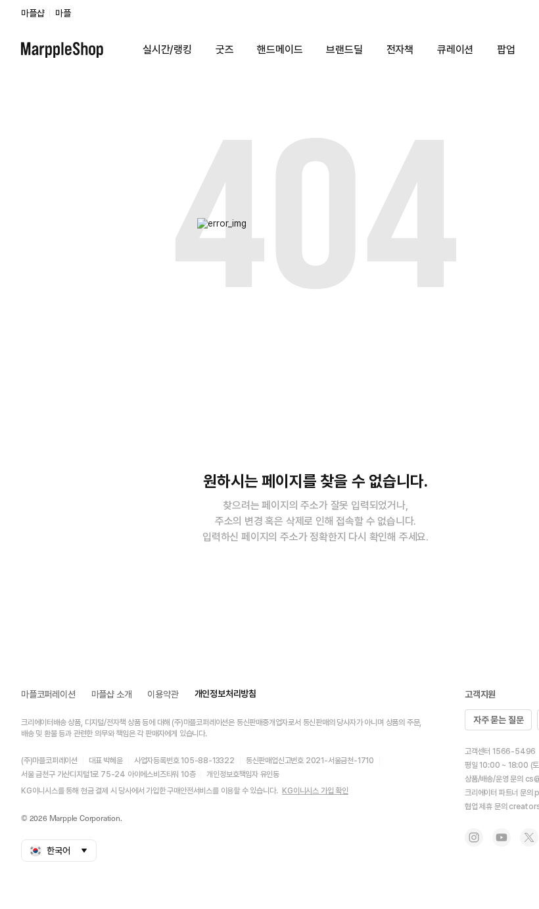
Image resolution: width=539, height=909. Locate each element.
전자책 (400, 49)
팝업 (506, 49)
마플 (63, 13)
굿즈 (225, 49)
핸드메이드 (279, 49)
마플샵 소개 (111, 694)
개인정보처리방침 (225, 693)
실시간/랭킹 (167, 49)
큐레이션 (455, 49)
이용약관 (162, 694)
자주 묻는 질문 (498, 720)
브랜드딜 (344, 49)
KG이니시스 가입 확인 (315, 790)
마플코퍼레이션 (48, 694)
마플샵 (32, 13)
